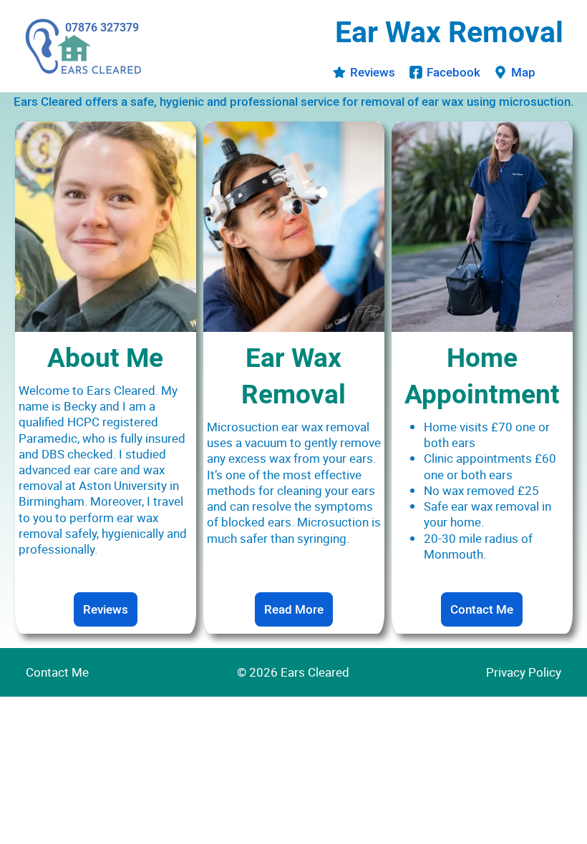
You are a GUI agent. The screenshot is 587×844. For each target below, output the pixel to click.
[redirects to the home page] (84, 46)
